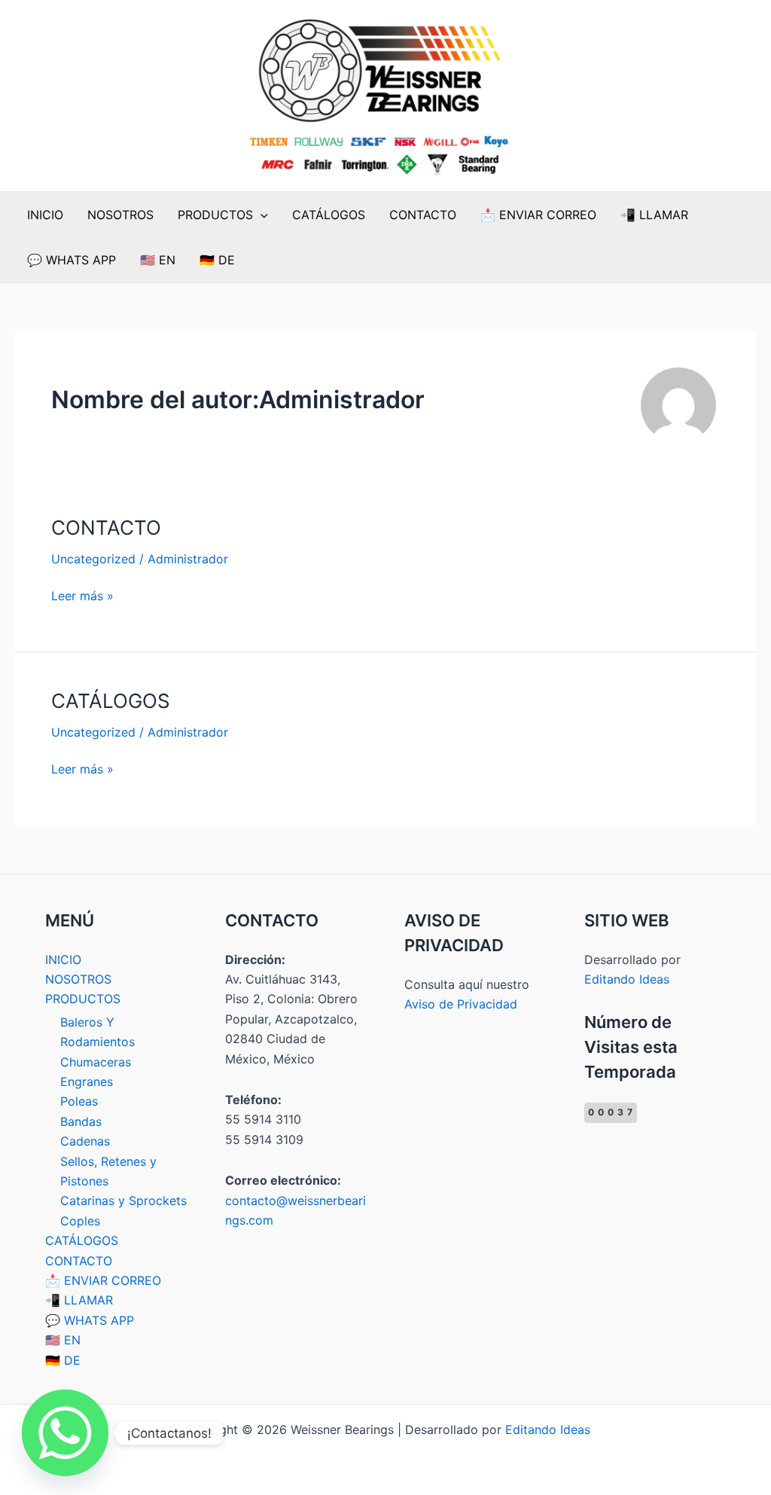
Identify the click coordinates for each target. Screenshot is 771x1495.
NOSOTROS (120, 214)
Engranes (86, 1081)
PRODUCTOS (215, 214)
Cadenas (85, 1141)
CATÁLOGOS (328, 214)
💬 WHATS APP (71, 259)
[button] (260, 214)
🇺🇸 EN (157, 259)
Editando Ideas (626, 979)
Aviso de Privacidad (460, 1003)
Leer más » (82, 594)
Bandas (81, 1121)
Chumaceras (95, 1061)
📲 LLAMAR (654, 214)
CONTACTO (422, 214)
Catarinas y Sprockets (123, 1200)
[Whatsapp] (65, 1433)
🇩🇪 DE (217, 259)
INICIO (45, 214)
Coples (80, 1220)
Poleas (79, 1101)
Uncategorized (93, 558)
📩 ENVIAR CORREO (538, 214)
